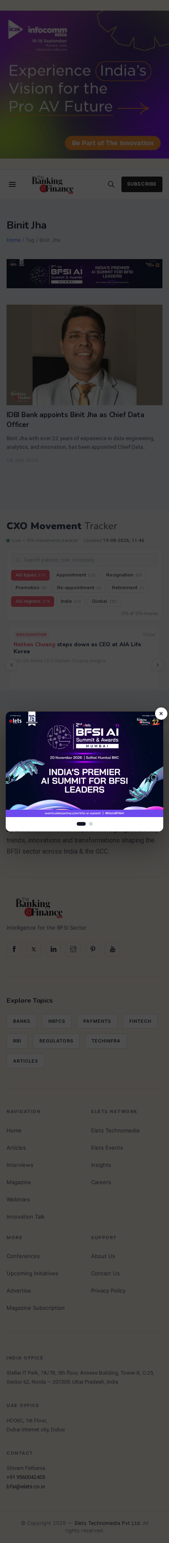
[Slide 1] (81, 824)
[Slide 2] (91, 824)
